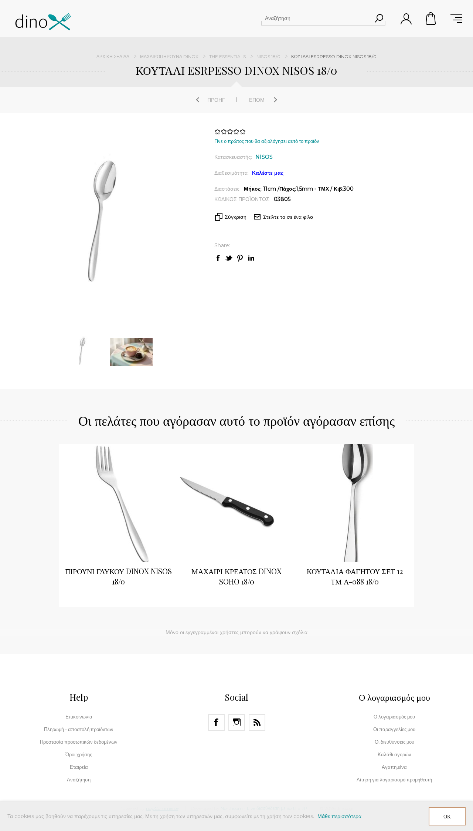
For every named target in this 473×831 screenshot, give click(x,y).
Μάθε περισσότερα (339, 816)
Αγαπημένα (394, 767)
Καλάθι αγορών (431, 18)
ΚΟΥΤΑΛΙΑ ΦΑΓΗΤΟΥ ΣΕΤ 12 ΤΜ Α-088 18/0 (355, 576)
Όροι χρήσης (78, 754)
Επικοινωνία (78, 717)
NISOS (264, 157)
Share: (222, 245)
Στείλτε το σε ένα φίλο (288, 217)
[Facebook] (216, 722)
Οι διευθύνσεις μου (394, 742)
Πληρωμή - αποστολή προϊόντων (78, 729)
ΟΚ (447, 816)
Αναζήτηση (378, 18)
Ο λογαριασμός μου (394, 717)
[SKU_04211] (355, 503)
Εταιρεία (79, 767)
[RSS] (257, 722)
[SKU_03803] (118, 503)
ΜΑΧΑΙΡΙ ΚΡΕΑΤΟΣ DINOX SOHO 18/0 (236, 576)
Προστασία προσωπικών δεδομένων (79, 742)
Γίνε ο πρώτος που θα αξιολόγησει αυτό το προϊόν (266, 141)
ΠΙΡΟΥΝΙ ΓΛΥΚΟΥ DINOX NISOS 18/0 (118, 576)
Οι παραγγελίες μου (394, 729)
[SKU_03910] (236, 503)
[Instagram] (236, 722)
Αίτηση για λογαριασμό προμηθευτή (394, 780)
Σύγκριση (235, 217)
